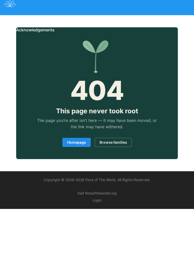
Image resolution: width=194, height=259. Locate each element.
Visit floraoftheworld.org (97, 193)
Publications (72, 18)
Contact (171, 18)
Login (97, 200)
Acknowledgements (35, 29)
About (150, 18)
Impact (129, 18)
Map (48, 18)
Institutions (103, 18)
